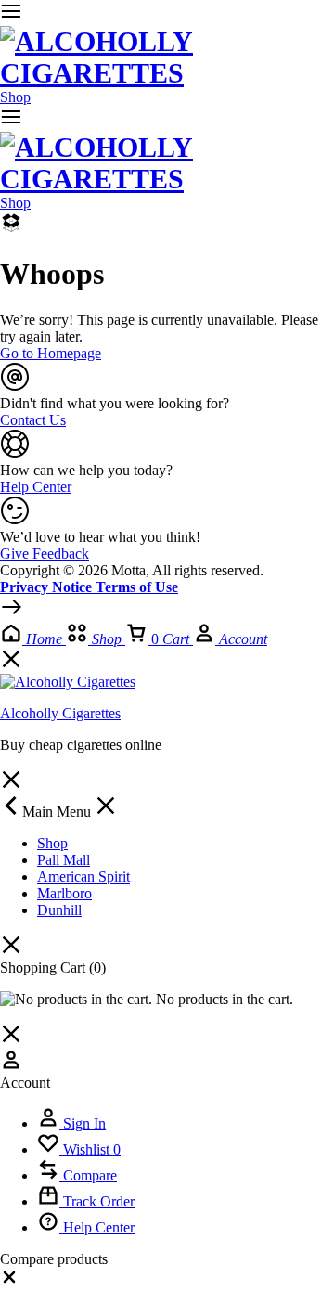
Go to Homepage (50, 353)
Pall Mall (63, 860)
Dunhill (59, 910)
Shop (15, 97)
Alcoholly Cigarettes (60, 713)
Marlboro (64, 893)
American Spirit (83, 876)
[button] (9, 1281)
